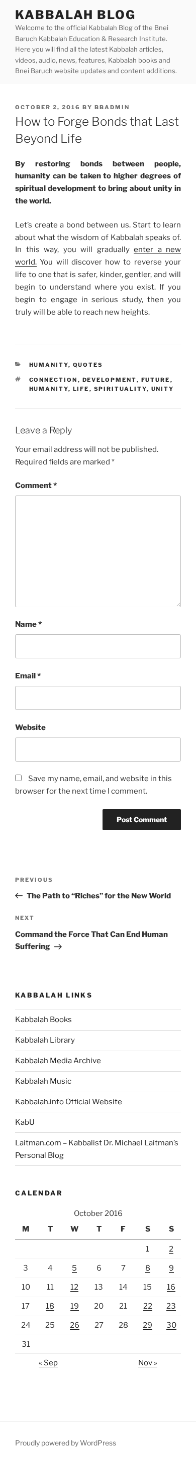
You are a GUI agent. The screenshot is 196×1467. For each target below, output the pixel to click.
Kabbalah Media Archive (58, 1060)
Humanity (48, 364)
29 (147, 1325)
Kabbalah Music (43, 1081)
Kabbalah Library (45, 1040)
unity (162, 388)
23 (171, 1306)
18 (50, 1306)
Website (30, 727)
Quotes (88, 364)
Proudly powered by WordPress (65, 1442)
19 (74, 1306)
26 (74, 1325)
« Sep (48, 1362)
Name (28, 624)
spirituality (120, 388)
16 (171, 1287)
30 (171, 1325)
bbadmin (112, 107)
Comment (36, 485)
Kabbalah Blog (75, 15)
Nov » (147, 1362)
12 (74, 1287)
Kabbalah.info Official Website (68, 1101)
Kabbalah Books (43, 1019)
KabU (25, 1122)
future (155, 379)
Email (28, 675)
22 (147, 1306)
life (81, 388)
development (109, 379)
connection (53, 379)
